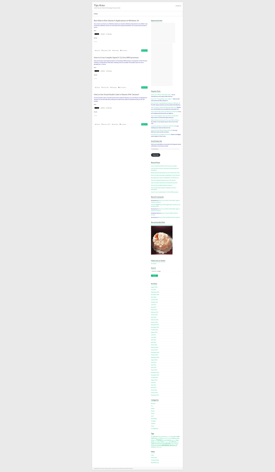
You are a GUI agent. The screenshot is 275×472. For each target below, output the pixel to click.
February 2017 (154, 312)
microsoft (164, 440)
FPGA (161, 438)
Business (153, 403)
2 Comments (124, 50)
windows (165, 445)
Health (152, 408)
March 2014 (154, 370)
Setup (168, 442)
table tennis (155, 444)
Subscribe (155, 155)
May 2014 (153, 365)
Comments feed (155, 460)
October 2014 (154, 354)
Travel (152, 426)
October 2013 (154, 377)
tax (160, 444)
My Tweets (153, 263)
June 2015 (153, 337)
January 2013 (154, 392)
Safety (162, 442)
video (172, 443)
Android (164, 436)
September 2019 (155, 292)
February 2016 (154, 319)
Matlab (159, 440)
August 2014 (154, 360)
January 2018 (154, 299)
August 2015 (154, 332)
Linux (152, 440)
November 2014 (155, 352)
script (166, 442)
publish (155, 442)
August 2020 (154, 287)
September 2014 (155, 357)
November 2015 (155, 327)
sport (152, 416)
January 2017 (154, 314)
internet (166, 438)
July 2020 (153, 289)
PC (175, 440)
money (169, 440)
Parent (152, 413)
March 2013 (154, 390)
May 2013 (153, 385)
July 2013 (153, 382)
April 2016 (153, 317)
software (173, 442)
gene (164, 438)
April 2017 (153, 307)
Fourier (158, 438)
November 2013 (155, 375)
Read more (144, 50)
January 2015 (154, 349)
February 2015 (154, 347)
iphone (174, 438)
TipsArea (98, 50)
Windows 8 (173, 445)
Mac (155, 440)
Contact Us (178, 5)
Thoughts (153, 421)
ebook (155, 438)
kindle (177, 438)
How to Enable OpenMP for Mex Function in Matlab (164, 166)
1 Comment (123, 124)
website (158, 445)
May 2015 (153, 339)
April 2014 (153, 367)
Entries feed (154, 457)
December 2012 (155, 395)
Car (152, 406)
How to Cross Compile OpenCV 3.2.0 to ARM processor (116, 57)
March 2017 (154, 309)
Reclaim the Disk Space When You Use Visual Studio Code (165, 172)
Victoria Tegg (154, 204)
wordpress (153, 447)
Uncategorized (154, 428)
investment (170, 438)
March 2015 (154, 344)
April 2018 (153, 297)
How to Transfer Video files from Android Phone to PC (164, 182)
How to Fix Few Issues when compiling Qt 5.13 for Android (165, 175)
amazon (160, 436)
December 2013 (155, 372)
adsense (155, 436)
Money (153, 411)
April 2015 (153, 342)
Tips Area (99, 5)
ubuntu (168, 443)
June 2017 (153, 304)
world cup (157, 447)
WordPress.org (154, 462)
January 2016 (154, 322)
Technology (116, 50)
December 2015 (155, 324)
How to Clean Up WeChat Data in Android (161, 185)
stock (178, 442)
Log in (152, 455)
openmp (173, 440)
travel (163, 444)
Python (158, 442)
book (172, 436)
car (174, 436)
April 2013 (153, 387)
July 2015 (153, 334)
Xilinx (161, 447)
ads (152, 436)
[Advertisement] (163, 33)
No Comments (122, 87)
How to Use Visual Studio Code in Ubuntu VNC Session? (116, 94)
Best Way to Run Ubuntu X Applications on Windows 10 (116, 20)
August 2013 (154, 380)
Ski (169, 442)
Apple (167, 436)
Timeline (153, 423)
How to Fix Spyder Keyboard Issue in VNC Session (163, 180)
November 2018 (155, 294)
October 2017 (154, 302)
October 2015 (154, 329)
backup (169, 436)
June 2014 (153, 362)
